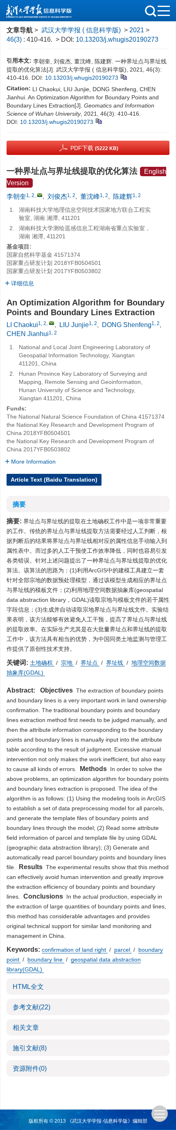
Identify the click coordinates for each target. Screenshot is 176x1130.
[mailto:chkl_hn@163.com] (40, 195)
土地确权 (42, 662)
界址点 (90, 662)
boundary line (45, 959)
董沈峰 (90, 196)
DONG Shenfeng (126, 324)
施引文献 (30, 1048)
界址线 (115, 662)
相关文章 (26, 1027)
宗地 (67, 662)
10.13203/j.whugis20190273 (117, 39)
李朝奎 (16, 196)
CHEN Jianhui (28, 333)
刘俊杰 (57, 196)
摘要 (19, 504)
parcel (123, 949)
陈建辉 (123, 196)
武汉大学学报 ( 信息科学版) (81, 30)
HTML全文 (28, 986)
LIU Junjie (74, 324)
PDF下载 (94, 148)
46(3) (15, 39)
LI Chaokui (22, 324)
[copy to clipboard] (98, 120)
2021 (136, 30)
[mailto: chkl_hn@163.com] (51, 323)
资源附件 (30, 1068)
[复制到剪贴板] (123, 76)
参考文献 (31, 1007)
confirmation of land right (75, 949)
